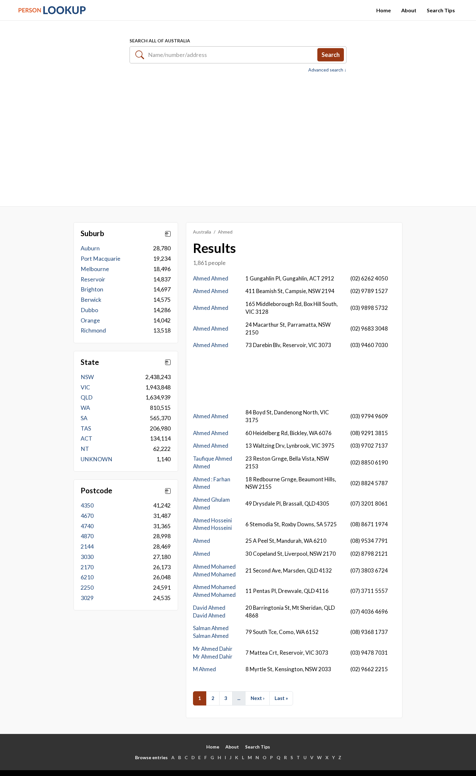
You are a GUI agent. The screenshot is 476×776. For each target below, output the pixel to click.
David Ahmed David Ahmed (209, 611)
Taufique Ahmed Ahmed (212, 462)
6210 (87, 577)
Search (331, 54)
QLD (87, 397)
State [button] (90, 362)
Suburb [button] (92, 233)
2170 (87, 567)
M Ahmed (204, 669)
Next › (258, 698)
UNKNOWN (96, 459)
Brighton (92, 289)
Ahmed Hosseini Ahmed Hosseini (212, 524)
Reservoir (93, 279)
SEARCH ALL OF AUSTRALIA (160, 40)
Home (383, 10)
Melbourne (95, 269)
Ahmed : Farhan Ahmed (211, 483)
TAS (86, 428)
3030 (87, 556)
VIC (85, 387)
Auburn (90, 248)
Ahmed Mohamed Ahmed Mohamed (214, 570)
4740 (87, 526)
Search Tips (441, 10)
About (408, 10)
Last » (281, 698)
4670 (87, 515)
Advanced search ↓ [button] (327, 69)
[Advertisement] (238, 136)
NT (85, 448)
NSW (87, 377)
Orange (90, 320)
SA (84, 418)
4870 (87, 536)
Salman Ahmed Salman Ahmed (211, 632)
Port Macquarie (100, 258)
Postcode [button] (96, 490)
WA (85, 407)
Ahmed (201, 540)
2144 (87, 546)
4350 (87, 505)
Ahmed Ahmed (210, 278)
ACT (86, 438)
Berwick (91, 299)
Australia (202, 232)
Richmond (93, 330)
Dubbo (89, 310)
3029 (87, 598)
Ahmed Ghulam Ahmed (211, 503)
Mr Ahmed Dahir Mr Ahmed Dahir (212, 652)
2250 (87, 587)
